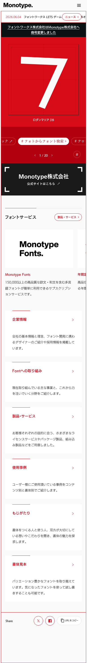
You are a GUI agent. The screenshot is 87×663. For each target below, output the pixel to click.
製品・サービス (67, 217)
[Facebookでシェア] (50, 621)
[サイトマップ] (79, 5)
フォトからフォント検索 (44, 141)
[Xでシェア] (38, 621)
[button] (52, 155)
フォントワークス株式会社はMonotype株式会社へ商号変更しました (44, 30)
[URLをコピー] (69, 620)
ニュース (70, 17)
